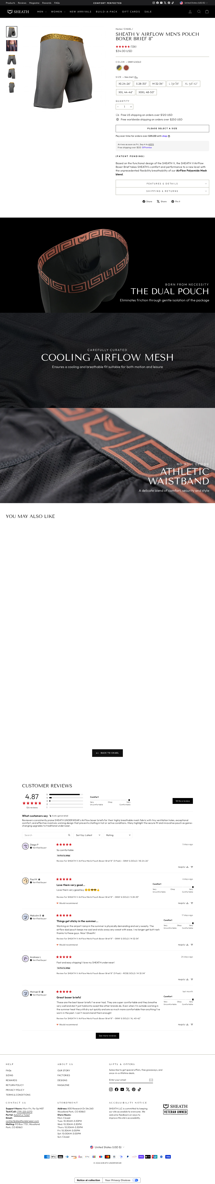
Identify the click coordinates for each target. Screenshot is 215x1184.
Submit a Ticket (22, 1114)
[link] (126, 46)
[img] (59, 816)
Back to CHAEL (109, 753)
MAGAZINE (63, 1085)
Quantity (123, 101)
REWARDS (11, 1080)
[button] (65, 794)
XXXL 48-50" (147, 92)
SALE (148, 11)
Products (10, 2)
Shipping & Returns (162, 191)
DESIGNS (62, 1080)
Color (128, 62)
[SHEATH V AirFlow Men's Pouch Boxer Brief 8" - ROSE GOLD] (111, 719)
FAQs (57, 2)
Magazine (34, 2)
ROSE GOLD (126, 68)
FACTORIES (63, 1075)
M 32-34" (158, 83)
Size (125, 77)
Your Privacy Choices (117, 1180)
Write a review (183, 801)
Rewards (46, 2)
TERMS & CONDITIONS (18, 1094)
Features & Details (162, 183)
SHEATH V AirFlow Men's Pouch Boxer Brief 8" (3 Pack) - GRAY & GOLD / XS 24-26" (108, 861)
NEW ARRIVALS (81, 11)
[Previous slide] (9, 628)
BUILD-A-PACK (107, 11)
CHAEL (127, 29)
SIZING (9, 1075)
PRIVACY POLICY (15, 1090)
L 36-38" (174, 83)
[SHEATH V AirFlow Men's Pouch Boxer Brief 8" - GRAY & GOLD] (107, 719)
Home (119, 29)
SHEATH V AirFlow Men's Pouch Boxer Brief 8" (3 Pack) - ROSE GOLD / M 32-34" (106, 973)
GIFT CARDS (131, 11)
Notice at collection (88, 1180)
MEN (40, 11)
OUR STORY (63, 1070)
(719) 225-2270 (24, 1111)
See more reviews (107, 1035)
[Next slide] (206, 628)
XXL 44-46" (125, 92)
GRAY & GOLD (119, 68)
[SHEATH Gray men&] (63, 69)
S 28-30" (141, 83)
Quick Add (109, 703)
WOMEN (57, 11)
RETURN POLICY (15, 1085)
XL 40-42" (191, 83)
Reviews (22, 2)
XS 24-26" (124, 83)
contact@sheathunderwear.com (22, 1121)
